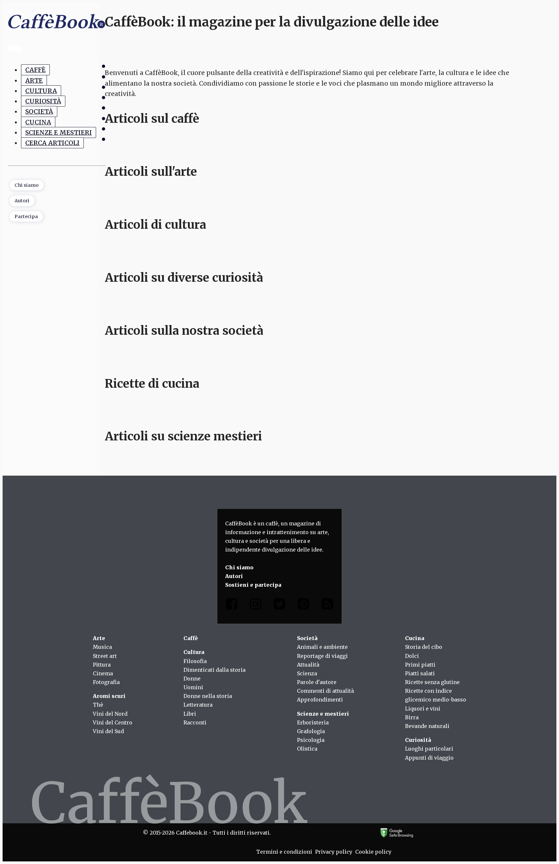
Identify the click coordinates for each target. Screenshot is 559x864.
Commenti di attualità (325, 691)
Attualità (308, 664)
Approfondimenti (320, 699)
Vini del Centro (112, 722)
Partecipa (26, 216)
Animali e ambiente (322, 647)
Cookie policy (373, 851)
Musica (102, 647)
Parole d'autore (316, 682)
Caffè (35, 70)
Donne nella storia (207, 696)
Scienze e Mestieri (58, 132)
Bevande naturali (427, 726)
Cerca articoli (52, 143)
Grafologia (311, 731)
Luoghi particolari (429, 748)
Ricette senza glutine (432, 682)
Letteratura (198, 704)
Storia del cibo (423, 647)
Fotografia (106, 682)
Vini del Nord (110, 714)
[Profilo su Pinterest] (303, 605)
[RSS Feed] (327, 605)
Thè (98, 704)
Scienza (307, 673)
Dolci (412, 656)
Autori (22, 201)
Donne (192, 678)
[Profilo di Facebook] (231, 605)
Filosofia (195, 661)
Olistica (307, 748)
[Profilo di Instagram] (255, 605)
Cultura (41, 91)
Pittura (102, 664)
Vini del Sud (108, 731)
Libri (189, 714)
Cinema (103, 673)
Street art (105, 656)
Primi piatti (420, 664)
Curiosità (43, 101)
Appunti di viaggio (429, 757)
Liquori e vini (422, 708)
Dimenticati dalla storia (214, 670)
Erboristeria (313, 722)
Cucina (38, 122)
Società (39, 111)
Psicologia (310, 740)
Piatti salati (420, 673)
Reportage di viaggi (322, 656)
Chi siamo (26, 185)
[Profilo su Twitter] (279, 605)
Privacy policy (333, 851)
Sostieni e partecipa (253, 585)
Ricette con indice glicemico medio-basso (435, 695)
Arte (34, 80)
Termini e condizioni (284, 851)
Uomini (193, 687)
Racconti (194, 722)
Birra (412, 717)
